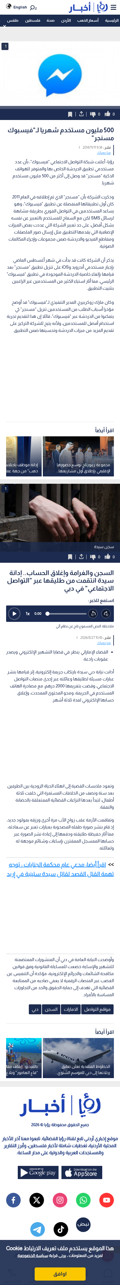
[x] (36, 1200)
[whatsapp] (83, 1200)
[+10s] (106, 614)
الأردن (66, 20)
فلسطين (32, 20)
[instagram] (60, 1200)
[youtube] (106, 1200)
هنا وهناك (104, 153)
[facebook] (13, 1200)
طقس (12, 20)
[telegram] (37, 1229)
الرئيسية (112, 20)
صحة (50, 20)
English (20, 7)
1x (28, 613)
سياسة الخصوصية (32, 1255)
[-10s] (93, 614)
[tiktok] (61, 1229)
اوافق (60, 1274)
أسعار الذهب (87, 20)
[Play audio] (14, 613)
